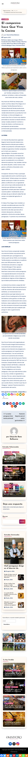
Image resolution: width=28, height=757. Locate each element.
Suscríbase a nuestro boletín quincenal (14, 617)
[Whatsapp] (8, 394)
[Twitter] (6, 394)
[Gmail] (14, 394)
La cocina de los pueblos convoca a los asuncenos (10, 594)
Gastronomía (8, 454)
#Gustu (5, 40)
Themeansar (13, 751)
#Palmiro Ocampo (16, 41)
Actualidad (5, 19)
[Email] (20, 394)
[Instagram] (11, 394)
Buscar (5, 516)
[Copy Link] (17, 394)
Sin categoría (9, 703)
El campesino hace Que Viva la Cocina (12, 27)
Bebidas (15, 484)
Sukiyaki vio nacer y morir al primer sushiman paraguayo (10, 604)
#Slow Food (10, 43)
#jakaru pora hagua (12, 40)
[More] (23, 394)
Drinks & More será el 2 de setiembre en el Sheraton (10, 576)
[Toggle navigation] (2, 4)
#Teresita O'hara (20, 45)
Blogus (22, 749)
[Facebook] (3, 394)
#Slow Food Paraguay (19, 43)
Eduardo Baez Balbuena (13, 35)
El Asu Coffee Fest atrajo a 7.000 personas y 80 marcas (10, 585)
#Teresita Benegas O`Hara (8, 45)
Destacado (16, 452)
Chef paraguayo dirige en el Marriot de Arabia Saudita (14, 568)
